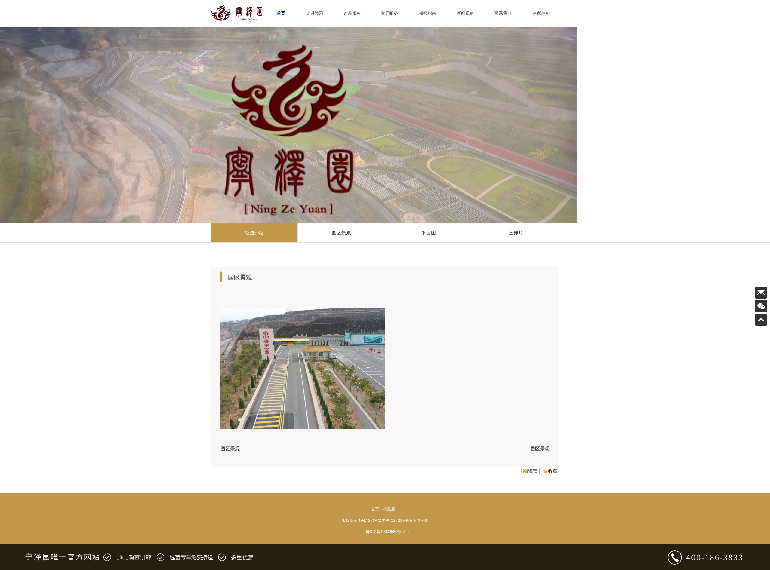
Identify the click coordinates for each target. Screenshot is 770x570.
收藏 (553, 470)
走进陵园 (314, 13)
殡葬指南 (427, 13)
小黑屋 (389, 509)
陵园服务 (389, 13)
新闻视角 (465, 13)
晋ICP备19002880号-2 (385, 531)
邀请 (533, 470)
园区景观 (341, 232)
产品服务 (352, 13)
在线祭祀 (540, 13)
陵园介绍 (254, 232)
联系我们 (502, 13)
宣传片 (516, 232)
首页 (281, 13)
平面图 (428, 232)
